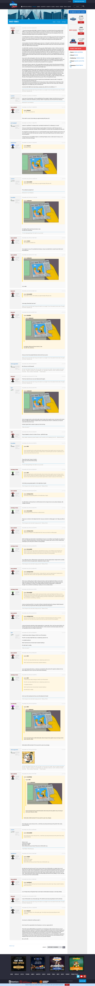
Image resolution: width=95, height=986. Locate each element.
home (11, 974)
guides (53, 6)
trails (65, 6)
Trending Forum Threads (75, 48)
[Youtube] (81, 976)
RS (11, 907)
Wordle (76, 55)
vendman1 (13, 853)
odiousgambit (14, 363)
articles (17, 974)
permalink (64, 27)
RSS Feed (12, 945)
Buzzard (13, 28)
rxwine (12, 96)
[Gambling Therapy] (44, 981)
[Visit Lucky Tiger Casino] (76, 963)
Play (81, 22)
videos (57, 6)
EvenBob (13, 197)
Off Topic (64, 21)
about (62, 974)
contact (67, 974)
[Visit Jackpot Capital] (57, 963)
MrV (12, 387)
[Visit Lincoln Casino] (38, 963)
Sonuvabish (14, 107)
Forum (58, 21)
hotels (30, 6)
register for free (79, 1)
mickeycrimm (14, 469)
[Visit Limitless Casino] (19, 963)
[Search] (83, 6)
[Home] (21, 7)
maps (58, 974)
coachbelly (13, 703)
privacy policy (74, 974)
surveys (48, 6)
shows (61, 6)
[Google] (84, 976)
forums (34, 6)
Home (54, 21)
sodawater (13, 142)
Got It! (67, 984)
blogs (69, 6)
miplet (12, 829)
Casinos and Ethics (78, 52)
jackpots (43, 6)
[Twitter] (78, 976)
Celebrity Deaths (80, 58)
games (38, 6)
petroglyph (14, 123)
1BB (12, 432)
